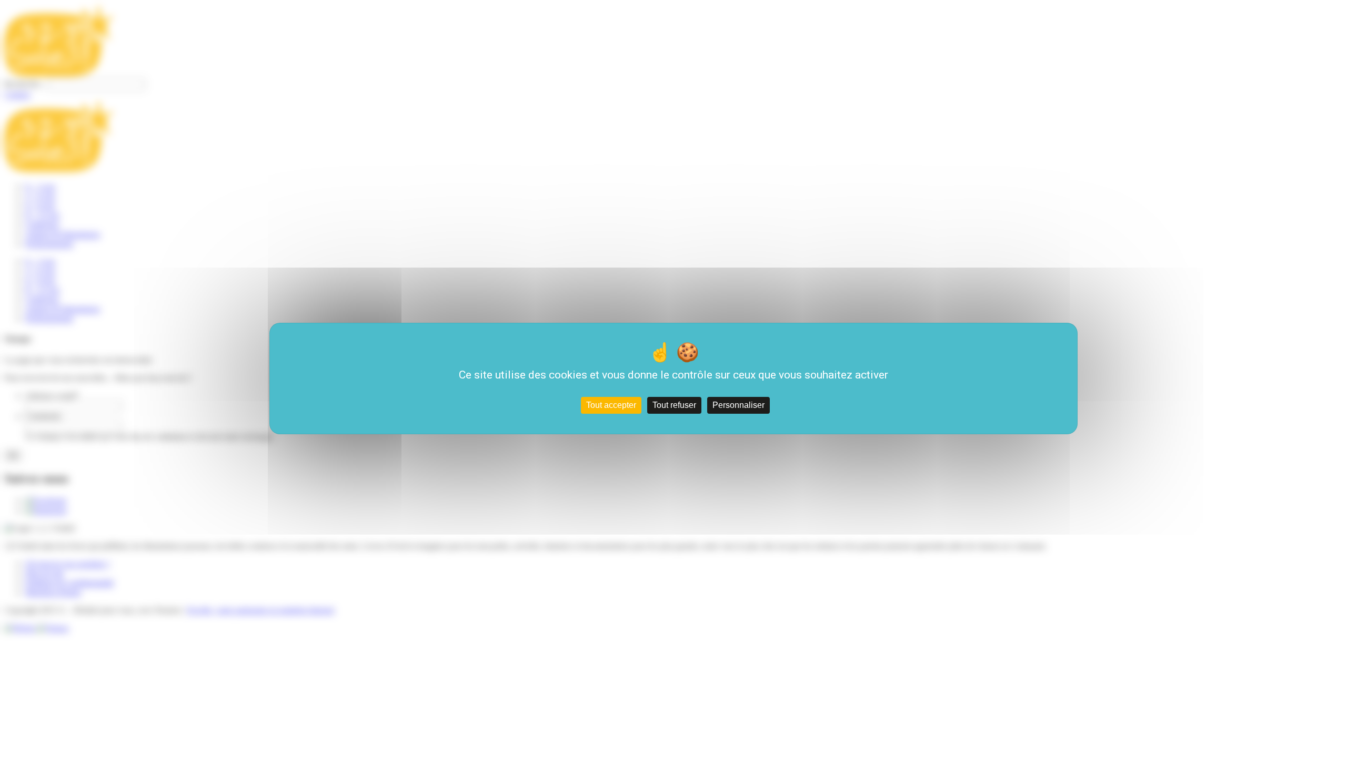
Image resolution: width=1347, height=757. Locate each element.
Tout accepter (611, 405)
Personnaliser (738, 405)
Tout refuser (674, 405)
